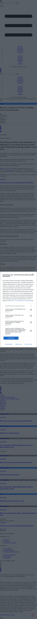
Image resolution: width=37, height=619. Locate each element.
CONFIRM (11, 338)
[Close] (33, 275)
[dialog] (18, 309)
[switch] (30, 310)
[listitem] (18, 306)
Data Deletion (8, 344)
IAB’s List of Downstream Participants (20, 300)
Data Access (18, 344)
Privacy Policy (28, 344)
